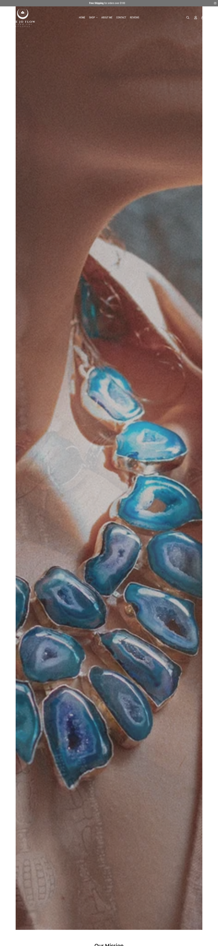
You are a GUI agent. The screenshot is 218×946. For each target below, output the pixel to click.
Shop (92, 17)
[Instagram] (215, 3)
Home (82, 17)
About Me (106, 17)
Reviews (134, 17)
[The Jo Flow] (22, 17)
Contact (121, 17)
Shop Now (109, 473)
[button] (203, 17)
